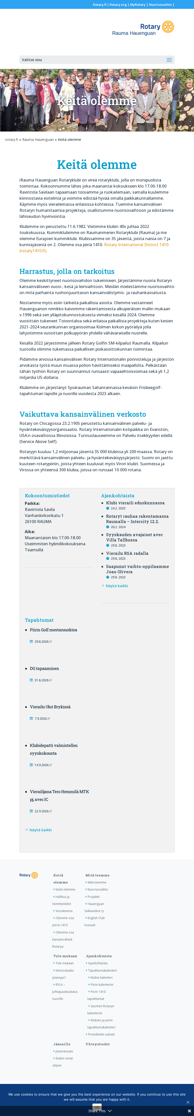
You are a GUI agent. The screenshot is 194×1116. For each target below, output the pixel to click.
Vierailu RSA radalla (127, 553)
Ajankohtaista (99, 956)
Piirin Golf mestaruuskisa (53, 629)
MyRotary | (139, 4)
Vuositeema (64, 911)
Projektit (94, 897)
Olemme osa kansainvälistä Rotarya (63, 939)
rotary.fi (11, 139)
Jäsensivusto (64, 1051)
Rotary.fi (99, 4)
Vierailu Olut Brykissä (50, 706)
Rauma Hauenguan (38, 139)
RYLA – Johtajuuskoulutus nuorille (65, 991)
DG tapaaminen (44, 668)
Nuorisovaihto (160, 4)
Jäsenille (61, 1044)
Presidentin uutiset (101, 1034)
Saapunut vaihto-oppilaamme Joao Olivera (137, 569)
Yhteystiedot (97, 1044)
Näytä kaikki (117, 585)
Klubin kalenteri (102, 977)
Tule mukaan (65, 956)
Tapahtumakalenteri (102, 970)
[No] (187, 1102)
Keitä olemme (65, 889)
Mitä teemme (97, 875)
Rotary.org (118, 4)
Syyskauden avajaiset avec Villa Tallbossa (134, 537)
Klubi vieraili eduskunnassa (135, 502)
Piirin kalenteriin (102, 984)
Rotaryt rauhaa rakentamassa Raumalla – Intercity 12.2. (137, 518)
